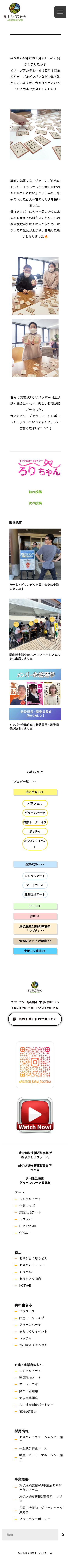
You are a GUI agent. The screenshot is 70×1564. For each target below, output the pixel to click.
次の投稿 (35, 503)
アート (33, 906)
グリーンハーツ (35, 813)
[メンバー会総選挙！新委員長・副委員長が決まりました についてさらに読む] (35, 694)
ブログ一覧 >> (24, 782)
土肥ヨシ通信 (33, 951)
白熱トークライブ (35, 822)
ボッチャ (35, 831)
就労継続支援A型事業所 (35, 1153)
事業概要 (22, 1479)
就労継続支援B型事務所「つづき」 (35, 928)
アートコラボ (35, 885)
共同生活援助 (35, 1178)
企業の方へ (33, 864)
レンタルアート (35, 876)
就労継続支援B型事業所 (35, 1165)
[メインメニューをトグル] (60, 12)
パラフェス (35, 803)
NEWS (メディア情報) (33, 941)
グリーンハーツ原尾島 (35, 1183)
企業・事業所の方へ (29, 1365)
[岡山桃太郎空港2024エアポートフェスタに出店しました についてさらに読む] (35, 624)
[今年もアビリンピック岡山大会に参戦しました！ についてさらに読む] (35, 554)
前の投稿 (35, 491)
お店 (33, 916)
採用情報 (22, 1431)
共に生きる (33, 792)
